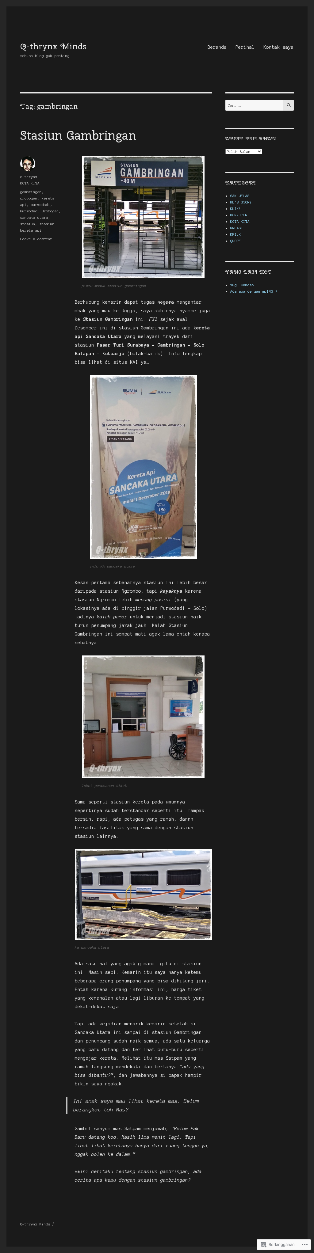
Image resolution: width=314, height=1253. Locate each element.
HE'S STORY (241, 202)
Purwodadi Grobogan (39, 211)
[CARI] (288, 105)
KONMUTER (238, 215)
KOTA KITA (30, 183)
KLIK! (235, 209)
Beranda (217, 47)
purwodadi (40, 205)
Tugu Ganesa (242, 285)
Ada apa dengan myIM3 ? (254, 291)
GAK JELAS (240, 196)
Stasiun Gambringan (78, 135)
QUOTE (235, 241)
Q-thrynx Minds (53, 46)
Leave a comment (36, 239)
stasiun (27, 224)
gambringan (31, 192)
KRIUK (235, 234)
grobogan (28, 198)
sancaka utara (34, 217)
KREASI (236, 228)
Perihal (245, 47)
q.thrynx (28, 177)
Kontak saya (278, 47)
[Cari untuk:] (254, 105)
